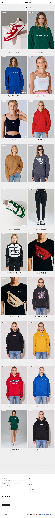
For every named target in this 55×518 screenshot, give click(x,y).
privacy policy (31, 489)
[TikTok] (9, 485)
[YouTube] (7, 485)
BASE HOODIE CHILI (41, 139)
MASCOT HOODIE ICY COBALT (41, 405)
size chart (30, 484)
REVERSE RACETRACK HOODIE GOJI (14, 405)
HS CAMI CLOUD (40, 95)
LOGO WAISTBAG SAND (14, 316)
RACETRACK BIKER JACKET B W (14, 272)
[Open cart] (52, 2)
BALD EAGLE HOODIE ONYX (41, 316)
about (30, 480)
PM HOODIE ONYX (41, 449)
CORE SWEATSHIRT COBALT (14, 95)
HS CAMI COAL (14, 139)
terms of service (31, 491)
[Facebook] (2, 485)
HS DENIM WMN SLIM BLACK (41, 228)
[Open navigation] (2, 2)
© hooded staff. (6, 514)
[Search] (50, 2)
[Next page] (31, 457)
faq (29, 487)
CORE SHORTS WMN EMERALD (14, 449)
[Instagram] (4, 485)
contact (30, 482)
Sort (50, 463)
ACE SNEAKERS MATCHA (14, 228)
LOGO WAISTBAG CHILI (41, 272)
